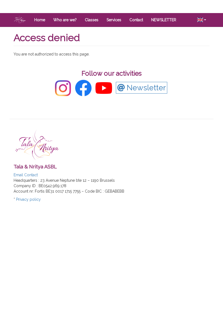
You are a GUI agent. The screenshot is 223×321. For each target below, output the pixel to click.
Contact (136, 20)
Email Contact (26, 175)
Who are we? (65, 20)
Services (114, 20)
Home (39, 20)
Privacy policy (28, 199)
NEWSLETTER (163, 20)
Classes (91, 20)
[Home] (22, 19)
